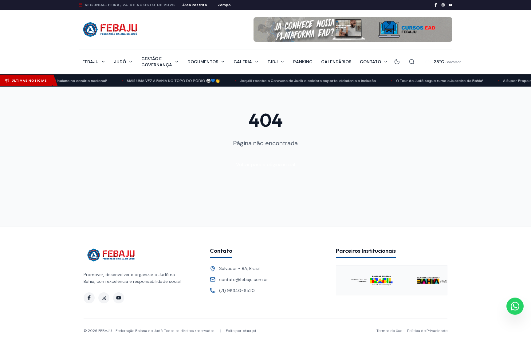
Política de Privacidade (427, 330)
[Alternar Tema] (397, 61)
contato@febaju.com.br (243, 279)
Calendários (336, 61)
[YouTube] (450, 5)
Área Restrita (194, 4)
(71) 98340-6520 (237, 290)
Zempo (224, 4)
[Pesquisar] (411, 61)
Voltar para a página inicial (265, 164)
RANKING (303, 61)
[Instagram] (443, 5)
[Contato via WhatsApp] (515, 305)
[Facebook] (436, 5)
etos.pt (249, 330)
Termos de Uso (389, 330)
